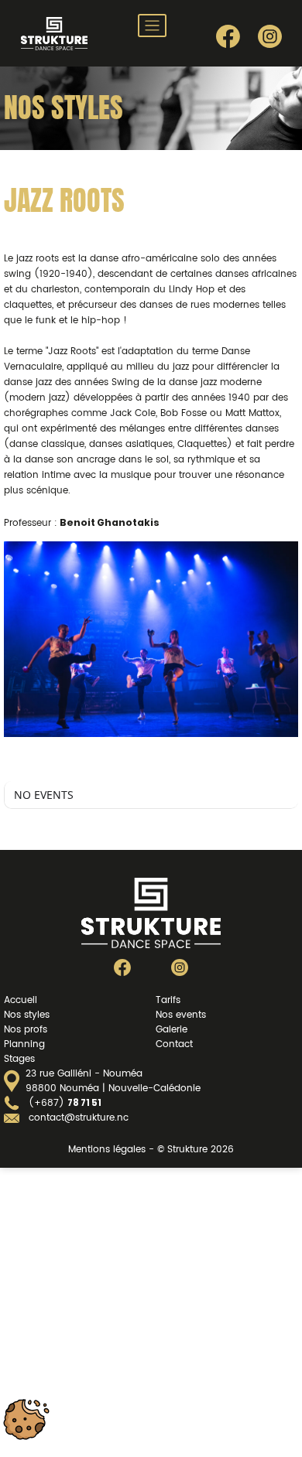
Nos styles (27, 1015)
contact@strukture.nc (79, 1118)
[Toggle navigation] (152, 25)
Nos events (181, 1015)
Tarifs (168, 1000)
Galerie (171, 1029)
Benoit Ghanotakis (110, 522)
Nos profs (25, 1029)
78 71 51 (84, 1103)
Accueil (20, 1000)
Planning (24, 1044)
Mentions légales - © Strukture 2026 (151, 1149)
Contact (174, 1044)
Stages (19, 1059)
